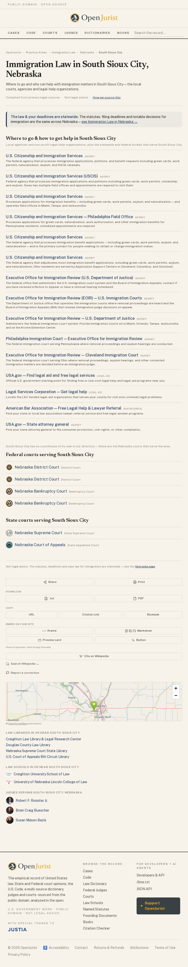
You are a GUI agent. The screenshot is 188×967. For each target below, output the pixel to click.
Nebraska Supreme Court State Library (36, 751)
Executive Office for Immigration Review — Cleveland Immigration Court (72, 355)
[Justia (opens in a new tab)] (17, 930)
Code (31, 33)
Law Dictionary (94, 884)
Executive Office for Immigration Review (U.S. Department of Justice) (69, 277)
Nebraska (87, 52)
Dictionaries (97, 33)
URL (31, 614)
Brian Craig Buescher (32, 810)
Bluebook (153, 614)
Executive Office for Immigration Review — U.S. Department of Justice (70, 318)
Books (123, 33)
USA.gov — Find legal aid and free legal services (50, 375)
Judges (71, 33)
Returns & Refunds (109, 948)
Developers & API (150, 875)
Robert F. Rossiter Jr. (32, 800)
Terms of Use (165, 948)
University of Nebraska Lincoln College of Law (50, 782)
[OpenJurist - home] (94, 18)
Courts (50, 33)
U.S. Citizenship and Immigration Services (44, 155)
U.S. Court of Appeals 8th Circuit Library (37, 757)
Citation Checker (96, 928)
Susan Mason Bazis (31, 820)
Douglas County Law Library (28, 745)
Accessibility (56, 948)
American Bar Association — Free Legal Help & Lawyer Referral (63, 408)
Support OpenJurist (153, 906)
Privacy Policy (19, 954)
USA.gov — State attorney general (37, 424)
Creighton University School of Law (42, 774)
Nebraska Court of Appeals (40, 544)
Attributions (139, 948)
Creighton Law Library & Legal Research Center (43, 739)
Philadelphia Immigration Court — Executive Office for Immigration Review (74, 338)
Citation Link (90, 614)
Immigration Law (63, 52)
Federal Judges (95, 890)
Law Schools (93, 903)
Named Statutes (96, 909)
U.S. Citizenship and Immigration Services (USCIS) (52, 176)
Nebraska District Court (37, 467)
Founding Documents (100, 916)
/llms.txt (143, 882)
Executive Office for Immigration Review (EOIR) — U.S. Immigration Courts (74, 298)
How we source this (107, 97)
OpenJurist (13, 52)
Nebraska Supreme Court (38, 533)
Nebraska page (145, 566)
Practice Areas (36, 52)
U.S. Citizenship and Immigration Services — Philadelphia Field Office (69, 216)
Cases (14, 33)
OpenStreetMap (17, 723)
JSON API (144, 889)
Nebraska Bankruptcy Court (41, 491)
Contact (81, 948)
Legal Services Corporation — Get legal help (46, 391)
